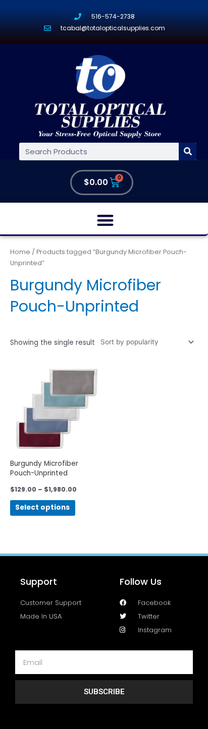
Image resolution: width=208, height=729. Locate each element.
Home (20, 252)
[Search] (187, 151)
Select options (42, 507)
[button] (105, 220)
